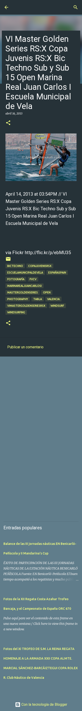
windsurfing (16, 312)
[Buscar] (75, 7)
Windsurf (57, 305)
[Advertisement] (41, 404)
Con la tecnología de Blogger (43, 704)
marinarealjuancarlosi (24, 285)
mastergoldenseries (22, 292)
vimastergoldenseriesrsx (26, 305)
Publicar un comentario (25, 347)
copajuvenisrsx (39, 265)
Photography (17, 299)
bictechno (15, 265)
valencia (53, 299)
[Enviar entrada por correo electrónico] (8, 260)
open (47, 292)
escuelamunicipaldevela (25, 272)
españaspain (57, 272)
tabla (37, 299)
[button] (8, 123)
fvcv (33, 279)
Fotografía (15, 279)
